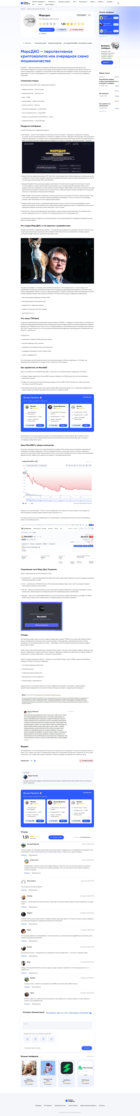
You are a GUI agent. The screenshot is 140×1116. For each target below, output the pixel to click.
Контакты (102, 1105)
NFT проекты (48, 1105)
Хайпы (92, 1)
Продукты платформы (55, 43)
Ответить (24, 855)
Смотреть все (87, 397)
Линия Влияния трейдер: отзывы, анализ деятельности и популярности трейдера (108, 81)
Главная (23, 9)
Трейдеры (38, 1105)
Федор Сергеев (33, 775)
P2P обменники (103, 93)
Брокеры (109, 1)
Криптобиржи (49, 4)
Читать (117, 85)
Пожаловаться (33, 855)
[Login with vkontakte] (90, 1013)
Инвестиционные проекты (88, 1105)
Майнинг (100, 1)
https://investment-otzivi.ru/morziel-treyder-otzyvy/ (46, 852)
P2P (74, 1)
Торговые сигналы (64, 1)
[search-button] (118, 3)
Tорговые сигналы (60, 1105)
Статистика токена (40, 43)
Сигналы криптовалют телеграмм (36, 9)
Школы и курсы (73, 1105)
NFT (33, 4)
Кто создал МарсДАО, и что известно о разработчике (80, 43)
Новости (102, 77)
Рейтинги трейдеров (38, 1)
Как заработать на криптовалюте (105, 104)
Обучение (51, 1)
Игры (39, 4)
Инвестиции (83, 1)
